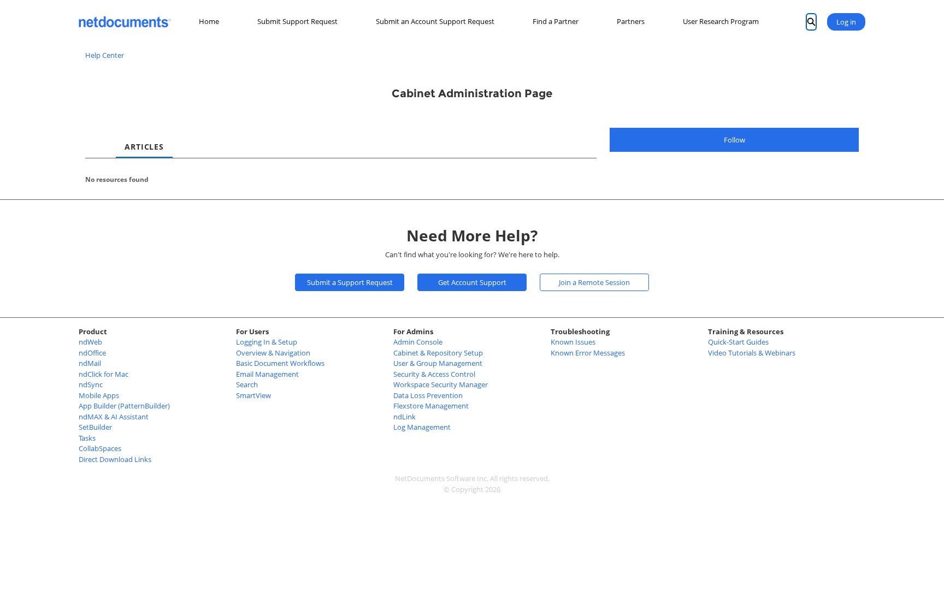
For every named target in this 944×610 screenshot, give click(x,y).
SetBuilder (95, 427)
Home (209, 21)
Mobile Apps (99, 395)
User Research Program (721, 21)
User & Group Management (437, 363)
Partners (631, 21)
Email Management (267, 374)
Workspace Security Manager (440, 384)
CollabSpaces (100, 448)
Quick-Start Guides (738, 342)
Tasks (87, 438)
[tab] (94, 137)
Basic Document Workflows (280, 363)
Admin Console (417, 342)
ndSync (91, 384)
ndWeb (90, 342)
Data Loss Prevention (428, 395)
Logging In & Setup (266, 342)
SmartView (253, 395)
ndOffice (92, 353)
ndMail (90, 363)
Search (247, 384)
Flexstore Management (431, 406)
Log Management (422, 427)
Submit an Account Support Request (435, 21)
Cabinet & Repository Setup (438, 353)
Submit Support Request (297, 21)
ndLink (404, 417)
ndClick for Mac (103, 374)
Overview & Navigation (273, 353)
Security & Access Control (434, 374)
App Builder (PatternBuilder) (124, 406)
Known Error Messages (588, 353)
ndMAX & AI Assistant (114, 417)
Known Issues (573, 342)
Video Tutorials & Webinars (751, 353)
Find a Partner (556, 21)
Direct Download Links (115, 459)
